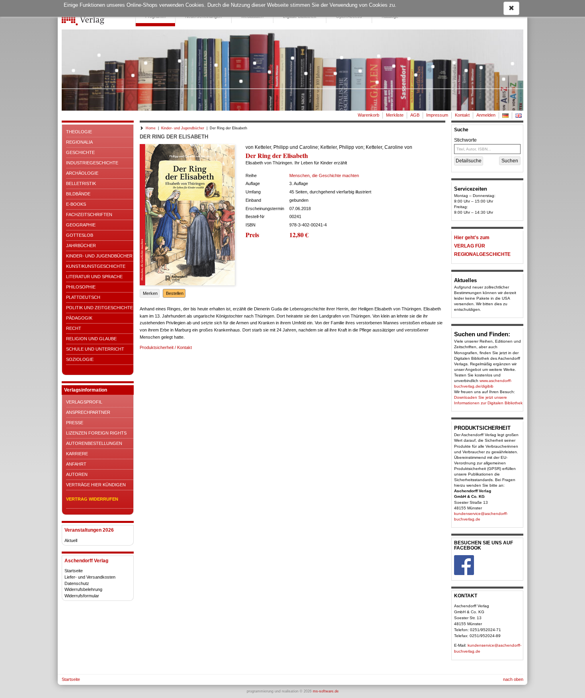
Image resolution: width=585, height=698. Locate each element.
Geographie (81, 224)
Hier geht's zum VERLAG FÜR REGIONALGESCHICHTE (482, 246)
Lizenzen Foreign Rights (96, 433)
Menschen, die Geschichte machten (324, 175)
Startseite (73, 570)
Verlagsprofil (84, 402)
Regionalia (79, 142)
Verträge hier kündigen (96, 484)
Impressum (437, 115)
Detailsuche (469, 161)
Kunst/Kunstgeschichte (95, 266)
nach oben (513, 679)
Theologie (79, 131)
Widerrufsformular (81, 595)
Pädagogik (79, 318)
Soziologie (80, 359)
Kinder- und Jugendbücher (99, 255)
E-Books (76, 204)
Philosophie (81, 287)
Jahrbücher (81, 245)
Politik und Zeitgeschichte (99, 307)
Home (151, 128)
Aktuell (70, 540)
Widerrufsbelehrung (83, 589)
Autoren (77, 474)
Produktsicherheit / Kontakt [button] (166, 347)
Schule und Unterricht (95, 349)
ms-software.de (326, 691)
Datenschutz (76, 583)
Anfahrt (76, 464)
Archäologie (82, 173)
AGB (414, 115)
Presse (74, 422)
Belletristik (81, 183)
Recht (73, 328)
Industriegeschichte (92, 162)
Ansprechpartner (88, 412)
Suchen (509, 161)
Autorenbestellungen (94, 443)
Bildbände (78, 193)
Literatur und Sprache (94, 276)
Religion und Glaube (91, 338)
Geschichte (80, 152)
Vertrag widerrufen (92, 499)
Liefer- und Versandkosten (89, 577)
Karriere (77, 453)
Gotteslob (79, 235)
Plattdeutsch (83, 297)
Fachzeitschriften (89, 214)
